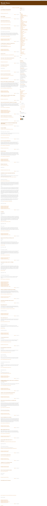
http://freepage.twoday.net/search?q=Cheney (4, 207)
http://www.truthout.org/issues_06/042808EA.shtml (5, 407)
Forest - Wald (22, 28)
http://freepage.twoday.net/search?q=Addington (5, 284)
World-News (5, 3)
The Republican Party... (22, 68)
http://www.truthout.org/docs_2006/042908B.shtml (5, 107)
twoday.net (2, 0)
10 (22, 105)
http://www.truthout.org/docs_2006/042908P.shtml (5, 145)
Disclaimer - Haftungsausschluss (23, 25)
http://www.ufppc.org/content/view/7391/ (4, 471)
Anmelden (41, 0)
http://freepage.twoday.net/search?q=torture (4, 285)
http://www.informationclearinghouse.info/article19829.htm (6, 385)
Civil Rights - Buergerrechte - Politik (24, 21)
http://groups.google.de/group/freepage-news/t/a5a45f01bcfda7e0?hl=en (7, 124)
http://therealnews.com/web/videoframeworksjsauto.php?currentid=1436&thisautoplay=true (9, 448)
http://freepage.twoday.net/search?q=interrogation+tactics (6, 111)
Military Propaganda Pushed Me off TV (5, 429)
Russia (21, 48)
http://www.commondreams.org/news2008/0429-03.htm (6, 10)
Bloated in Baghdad (3, 16)
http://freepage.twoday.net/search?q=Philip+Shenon (5, 426)
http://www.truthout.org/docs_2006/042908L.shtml (5, 156)
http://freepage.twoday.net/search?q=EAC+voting (5, 396)
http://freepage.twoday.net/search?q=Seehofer (5, 297)
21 (20, 107)
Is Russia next (22, 36)
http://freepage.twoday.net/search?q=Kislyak (4, 333)
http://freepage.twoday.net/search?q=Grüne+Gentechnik (5, 296)
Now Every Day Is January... (22, 84)
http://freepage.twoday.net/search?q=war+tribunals (5, 39)
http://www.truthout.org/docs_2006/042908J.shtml (7, 201)
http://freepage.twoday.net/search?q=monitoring (5, 425)
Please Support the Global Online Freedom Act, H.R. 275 (7, 300)
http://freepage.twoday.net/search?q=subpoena (5, 282)
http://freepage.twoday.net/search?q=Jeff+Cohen (5, 436)
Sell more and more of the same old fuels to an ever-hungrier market (8, 400)
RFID (21, 47)
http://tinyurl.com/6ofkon (3, 301)
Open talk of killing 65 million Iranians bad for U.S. (6, 439)
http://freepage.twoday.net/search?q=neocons (4, 458)
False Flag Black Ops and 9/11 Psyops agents (6, 480)
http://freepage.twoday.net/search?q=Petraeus (5, 206)
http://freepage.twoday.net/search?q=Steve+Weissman (5, 208)
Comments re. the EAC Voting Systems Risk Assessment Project (8, 392)
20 (24, 106)
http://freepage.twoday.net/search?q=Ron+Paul (5, 466)
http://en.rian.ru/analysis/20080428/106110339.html (5, 321)
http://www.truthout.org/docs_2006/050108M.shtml (5, 36)
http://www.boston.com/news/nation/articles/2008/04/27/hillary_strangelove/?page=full (8, 441)
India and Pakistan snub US (4, 304)
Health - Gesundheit (22, 31)
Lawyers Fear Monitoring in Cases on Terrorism (6, 417)
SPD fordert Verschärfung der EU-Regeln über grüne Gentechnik (8, 289)
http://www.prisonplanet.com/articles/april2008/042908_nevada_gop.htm (7, 75)
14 (20, 106)
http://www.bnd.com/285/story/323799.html (4, 165)
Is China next (22, 34)
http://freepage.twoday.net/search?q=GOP (4, 78)
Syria (21, 50)
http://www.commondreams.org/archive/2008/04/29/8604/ (6, 46)
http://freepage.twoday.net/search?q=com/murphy (5, 459)
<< (46, 0)
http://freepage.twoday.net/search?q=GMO (4, 119)
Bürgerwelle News (22, 91)
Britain (21, 18)
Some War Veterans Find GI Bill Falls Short (6, 140)
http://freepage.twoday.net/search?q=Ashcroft (5, 283)
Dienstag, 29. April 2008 (15, 7)
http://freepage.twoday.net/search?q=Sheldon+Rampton (5, 24)
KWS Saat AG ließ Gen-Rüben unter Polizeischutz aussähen (7, 81)
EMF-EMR (22, 26)
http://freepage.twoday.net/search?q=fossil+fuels (5, 413)
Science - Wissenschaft (23, 49)
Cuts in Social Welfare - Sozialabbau (24, 22)
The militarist (2, 211)
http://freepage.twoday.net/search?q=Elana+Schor (5, 112)
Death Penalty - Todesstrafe (23, 24)
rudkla (15, 14)
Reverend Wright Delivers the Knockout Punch (6, 347)
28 (20, 108)
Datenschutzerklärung (22, 23)
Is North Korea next (22, 35)
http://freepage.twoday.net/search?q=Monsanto (5, 91)
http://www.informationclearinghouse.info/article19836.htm (6, 373)
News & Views (22, 42)
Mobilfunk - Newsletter (23, 41)
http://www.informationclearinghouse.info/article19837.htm (6, 367)
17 (22, 106)
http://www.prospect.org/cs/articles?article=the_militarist (5, 221)
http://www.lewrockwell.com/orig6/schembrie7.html (5, 410)
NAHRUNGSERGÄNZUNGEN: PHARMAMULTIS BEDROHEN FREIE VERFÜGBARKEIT (9, 123)
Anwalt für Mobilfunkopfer (22, 96)
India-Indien (22, 32)
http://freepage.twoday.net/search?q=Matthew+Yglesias (5, 234)
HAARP (21, 30)
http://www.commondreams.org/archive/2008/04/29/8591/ (6, 17)
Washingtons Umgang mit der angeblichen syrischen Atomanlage (8, 95)
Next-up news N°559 (3, 53)
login (20, 10)
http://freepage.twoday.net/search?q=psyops (4, 500)
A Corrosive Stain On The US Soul (4, 337)
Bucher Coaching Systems (22, 90)
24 (22, 107)
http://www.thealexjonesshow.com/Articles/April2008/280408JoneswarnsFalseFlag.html (8, 495)
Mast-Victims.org (21, 97)
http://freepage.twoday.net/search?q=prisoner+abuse (5, 40)
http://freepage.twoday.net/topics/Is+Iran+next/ (5, 313)
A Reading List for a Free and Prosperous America (6, 462)
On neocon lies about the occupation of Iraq (6, 454)
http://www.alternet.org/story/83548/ (4, 66)
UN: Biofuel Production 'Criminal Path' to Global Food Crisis (8, 43)
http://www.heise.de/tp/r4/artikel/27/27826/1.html (5, 96)
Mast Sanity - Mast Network (23, 37)
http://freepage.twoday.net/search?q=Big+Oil (4, 160)
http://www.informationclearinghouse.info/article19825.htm (6, 359)
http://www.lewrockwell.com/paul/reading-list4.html (5, 463)
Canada (21, 19)
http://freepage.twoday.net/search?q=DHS (4, 502)
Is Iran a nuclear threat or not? (4, 317)
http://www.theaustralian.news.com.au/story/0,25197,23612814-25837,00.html (7, 308)
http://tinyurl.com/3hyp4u (3, 270)
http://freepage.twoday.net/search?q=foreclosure (5, 137)
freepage (4, 0)
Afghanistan (22, 14)
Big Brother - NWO (22, 17)
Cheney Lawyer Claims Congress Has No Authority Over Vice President (9, 102)
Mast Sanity (21, 98)
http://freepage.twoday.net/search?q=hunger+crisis (5, 50)
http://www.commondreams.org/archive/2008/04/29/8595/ (6, 44)
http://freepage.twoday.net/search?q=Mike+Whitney (5, 376)
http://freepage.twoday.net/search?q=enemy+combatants (5, 286)
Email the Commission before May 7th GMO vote (6, 115)
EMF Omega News (22, 95)
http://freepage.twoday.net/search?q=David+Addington (5, 110)
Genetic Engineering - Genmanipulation (24, 29)
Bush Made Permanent (3, 151)
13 (24, 105)
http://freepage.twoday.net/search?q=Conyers (5, 281)
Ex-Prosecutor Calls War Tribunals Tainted (5, 27)
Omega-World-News (22, 45)
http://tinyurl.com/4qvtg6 (3, 328)
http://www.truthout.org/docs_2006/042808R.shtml (5, 433)
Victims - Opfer (22, 52)
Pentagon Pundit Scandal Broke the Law (5, 20)
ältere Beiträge (2, 505)
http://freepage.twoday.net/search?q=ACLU (4, 13)
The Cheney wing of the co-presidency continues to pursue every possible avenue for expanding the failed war (10, 380)
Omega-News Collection (23, 44)
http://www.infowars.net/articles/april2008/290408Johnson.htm (6, 59)
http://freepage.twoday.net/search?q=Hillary (4, 451)
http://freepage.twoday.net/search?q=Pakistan (5, 314)
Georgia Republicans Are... (22, 80)
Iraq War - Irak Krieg (22, 33)
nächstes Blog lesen (44, 0)
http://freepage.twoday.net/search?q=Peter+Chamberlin (5, 389)
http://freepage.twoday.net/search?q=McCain (4, 233)
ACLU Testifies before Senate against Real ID (6, 9)
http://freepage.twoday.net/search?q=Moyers (4, 377)
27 (24, 107)
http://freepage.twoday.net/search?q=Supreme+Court (5, 257)
